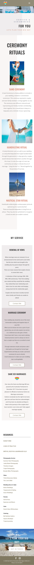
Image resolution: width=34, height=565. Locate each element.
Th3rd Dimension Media (10, 478)
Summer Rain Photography (11, 461)
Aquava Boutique (8, 518)
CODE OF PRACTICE (9, 446)
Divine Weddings (8, 487)
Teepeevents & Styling (9, 490)
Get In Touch (17, 549)
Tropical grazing (8, 521)
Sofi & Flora (6, 499)
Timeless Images (8, 466)
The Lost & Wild (7, 480)
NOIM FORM (7, 441)
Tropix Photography (9, 468)
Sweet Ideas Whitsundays (10, 509)
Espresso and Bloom (9, 502)
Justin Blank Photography (10, 463)
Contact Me (17, 303)
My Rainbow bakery (9, 516)
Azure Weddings (8, 492)
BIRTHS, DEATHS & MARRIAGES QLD (15, 451)
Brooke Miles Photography (10, 471)
